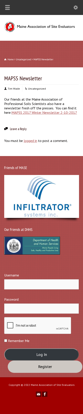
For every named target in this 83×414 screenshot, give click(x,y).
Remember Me (18, 341)
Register (45, 366)
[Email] (38, 394)
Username (11, 275)
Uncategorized (37, 88)
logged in (30, 140)
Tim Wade (14, 88)
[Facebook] (44, 394)
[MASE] (41, 31)
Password (11, 299)
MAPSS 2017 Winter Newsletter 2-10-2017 (44, 112)
